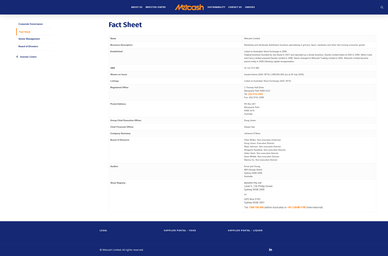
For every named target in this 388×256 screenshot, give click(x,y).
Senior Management (29, 39)
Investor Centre (28, 56)
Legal (103, 230)
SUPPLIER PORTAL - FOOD (180, 230)
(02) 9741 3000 (255, 94)
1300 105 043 (256, 207)
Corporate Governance (30, 24)
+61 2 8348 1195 (296, 207)
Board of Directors (28, 46)
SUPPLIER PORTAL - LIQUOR (245, 230)
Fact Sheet (24, 32)
